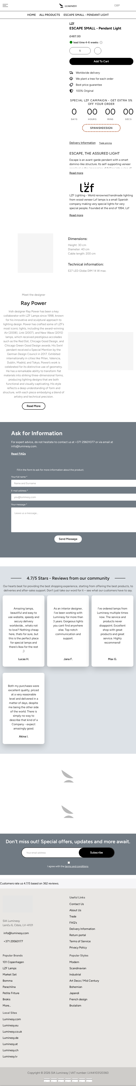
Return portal (77, 935)
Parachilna (9, 987)
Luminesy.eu (10, 1025)
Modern (74, 962)
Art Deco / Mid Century (84, 980)
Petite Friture (11, 993)
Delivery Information (82, 142)
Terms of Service (80, 941)
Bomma (7, 980)
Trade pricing (105, 143)
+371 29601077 (85, 442)
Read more (76, 173)
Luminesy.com (12, 1019)
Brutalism (75, 1005)
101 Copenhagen (13, 962)
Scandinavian (77, 968)
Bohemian (75, 987)
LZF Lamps (9, 968)
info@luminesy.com (23, 446)
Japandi (74, 993)
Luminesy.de (10, 1038)
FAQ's (73, 922)
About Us (75, 910)
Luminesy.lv (10, 1056)
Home (31, 15)
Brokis (6, 999)
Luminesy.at (10, 1044)
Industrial (75, 974)
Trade (72, 916)
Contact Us (76, 904)
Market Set (10, 974)
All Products (49, 15)
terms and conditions (76, 866)
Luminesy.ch (10, 1050)
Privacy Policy (78, 947)
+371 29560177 (13, 941)
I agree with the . (68, 866)
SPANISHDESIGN (101, 128)
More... (7, 1005)
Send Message (68, 539)
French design (78, 999)
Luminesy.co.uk (12, 1031)
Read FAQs (18, 453)
